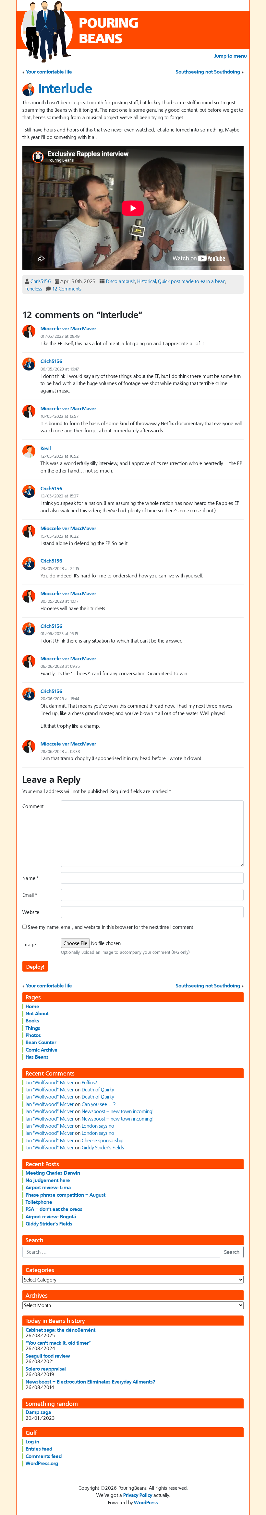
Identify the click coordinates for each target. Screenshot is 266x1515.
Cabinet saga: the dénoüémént (60, 1330)
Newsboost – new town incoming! (117, 1111)
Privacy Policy (137, 1495)
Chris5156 (40, 281)
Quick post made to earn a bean (191, 281)
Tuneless (33, 288)
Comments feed (44, 1456)
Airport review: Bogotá (51, 1216)
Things (33, 1028)
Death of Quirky (98, 1089)
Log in (32, 1441)
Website (30, 912)
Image (29, 944)
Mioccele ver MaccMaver (68, 328)
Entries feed (39, 1448)
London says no (98, 1125)
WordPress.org (42, 1463)
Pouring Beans (109, 30)
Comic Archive (41, 1049)
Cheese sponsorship (103, 1140)
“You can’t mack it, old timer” (58, 1342)
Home (32, 1006)
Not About (37, 1013)
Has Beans (37, 1057)
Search (231, 1251)
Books (32, 1020)
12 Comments (66, 288)
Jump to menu (230, 55)
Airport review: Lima (48, 1187)
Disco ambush (120, 281)
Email (29, 895)
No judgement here (48, 1180)
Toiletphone (39, 1202)
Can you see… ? (98, 1104)
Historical (146, 281)
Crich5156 (51, 361)
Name (30, 878)
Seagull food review (48, 1355)
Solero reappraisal (46, 1368)
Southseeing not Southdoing (208, 71)
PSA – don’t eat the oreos (54, 1209)
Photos (33, 1035)
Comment (32, 806)
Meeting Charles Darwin (53, 1172)
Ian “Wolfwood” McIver (50, 1082)
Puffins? (89, 1082)
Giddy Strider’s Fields (103, 1147)
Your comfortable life (49, 71)
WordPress (146, 1502)
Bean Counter (41, 1042)
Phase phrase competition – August (65, 1194)
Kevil (46, 448)
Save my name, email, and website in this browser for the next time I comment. (111, 927)
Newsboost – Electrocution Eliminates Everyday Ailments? (90, 1381)
